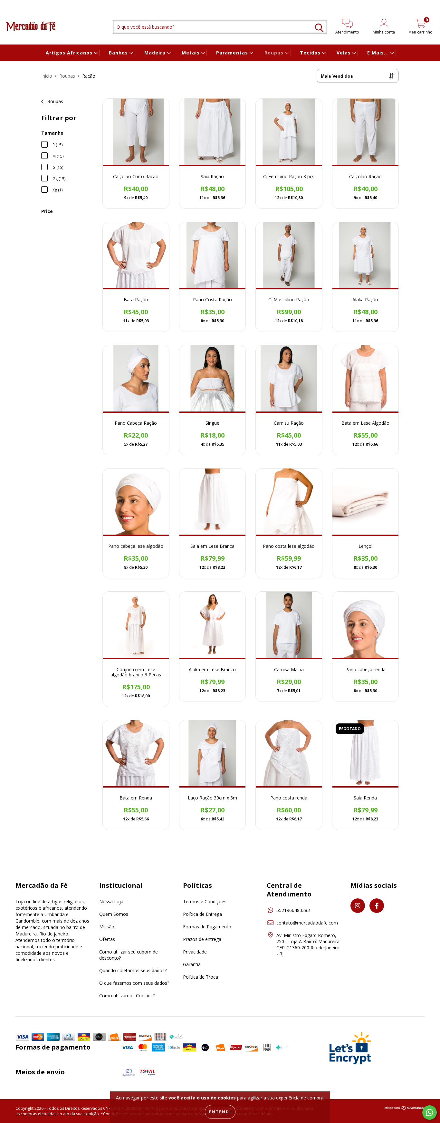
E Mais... (378, 53)
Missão (106, 927)
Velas (344, 53)
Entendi (220, 1112)
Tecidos (311, 53)
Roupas (274, 53)
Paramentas (233, 53)
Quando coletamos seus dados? (133, 970)
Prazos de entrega (202, 939)
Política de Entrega (202, 914)
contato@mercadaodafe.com (307, 923)
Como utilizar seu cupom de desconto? (128, 955)
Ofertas (107, 939)
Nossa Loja (111, 901)
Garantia (192, 964)
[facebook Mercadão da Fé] (17, 4)
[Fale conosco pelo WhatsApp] (429, 1112)
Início (46, 76)
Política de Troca (200, 977)
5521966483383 (293, 910)
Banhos (119, 53)
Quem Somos (113, 914)
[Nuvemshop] (404, 1108)
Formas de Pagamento (207, 927)
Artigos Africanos (70, 53)
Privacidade (195, 952)
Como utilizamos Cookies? (127, 995)
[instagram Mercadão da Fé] (9, 4)
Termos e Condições (204, 901)
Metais (191, 53)
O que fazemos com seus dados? (134, 983)
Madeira (155, 53)
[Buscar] (319, 27)
